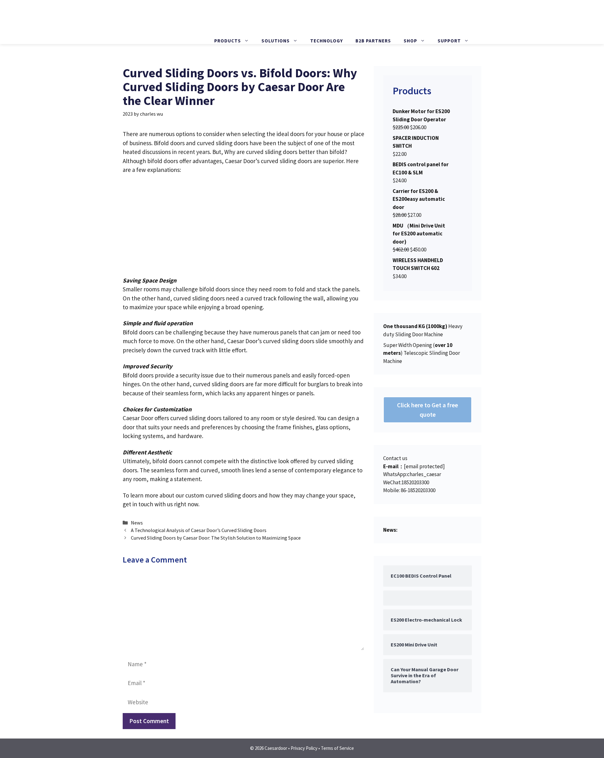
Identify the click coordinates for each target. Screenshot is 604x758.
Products (227, 41)
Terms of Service (337, 748)
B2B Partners (373, 41)
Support (449, 41)
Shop (410, 41)
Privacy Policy (304, 748)
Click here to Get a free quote (427, 409)
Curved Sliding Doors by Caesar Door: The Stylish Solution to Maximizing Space (216, 538)
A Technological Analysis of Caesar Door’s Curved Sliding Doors (198, 530)
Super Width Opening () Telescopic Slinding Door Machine (421, 353)
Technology (326, 41)
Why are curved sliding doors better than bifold (284, 152)
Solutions (275, 41)
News (137, 522)
